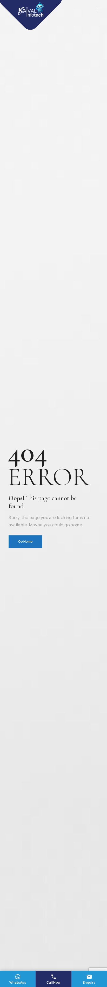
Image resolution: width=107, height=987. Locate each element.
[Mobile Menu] (99, 10)
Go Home (25, 541)
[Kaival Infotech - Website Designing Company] (31, 9)
